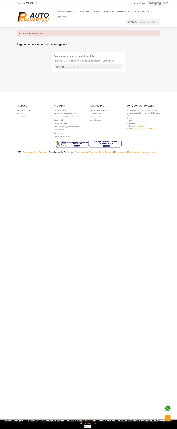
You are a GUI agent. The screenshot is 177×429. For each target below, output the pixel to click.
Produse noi (21, 114)
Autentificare (95, 114)
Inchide (87, 427)
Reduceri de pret (23, 110)
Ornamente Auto (148, 152)
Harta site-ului (59, 133)
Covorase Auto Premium (86, 152)
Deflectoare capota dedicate (111, 12)
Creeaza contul (96, 117)
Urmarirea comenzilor (99, 110)
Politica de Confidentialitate (65, 114)
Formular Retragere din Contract (67, 126)
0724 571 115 (30, 3)
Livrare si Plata (60, 110)
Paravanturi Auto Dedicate (35, 152)
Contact (62, 17)
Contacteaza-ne (60, 130)
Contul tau (97, 106)
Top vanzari (21, 117)
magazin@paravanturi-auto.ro (146, 128)
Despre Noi (58, 120)
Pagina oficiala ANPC (62, 136)
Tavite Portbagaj (106, 152)
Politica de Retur (60, 123)
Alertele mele (95, 120)
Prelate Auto (134, 152)
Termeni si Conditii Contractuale (67, 117)
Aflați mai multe (91, 423)
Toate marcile (140, 12)
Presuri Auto (121, 152)
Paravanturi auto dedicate (73, 12)
